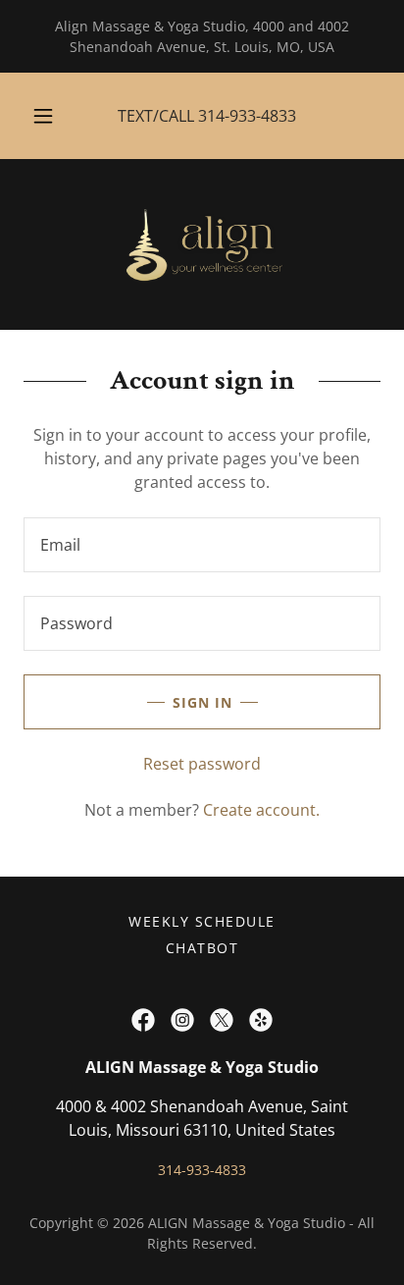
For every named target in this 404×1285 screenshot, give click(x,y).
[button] (43, 115)
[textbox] (202, 544)
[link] (201, 244)
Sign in (202, 702)
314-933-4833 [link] (247, 116)
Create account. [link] (261, 810)
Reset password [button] (202, 764)
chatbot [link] (202, 947)
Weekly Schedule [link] (201, 921)
